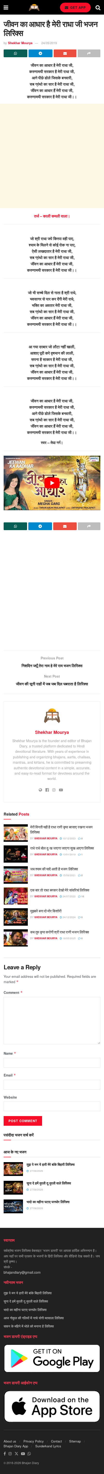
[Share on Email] (65, 53)
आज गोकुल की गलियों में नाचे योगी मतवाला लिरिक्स (34, 1318)
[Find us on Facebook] (5, 1453)
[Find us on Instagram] (10, 1453)
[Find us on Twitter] (16, 1453)
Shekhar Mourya (20, 42)
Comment (13, 992)
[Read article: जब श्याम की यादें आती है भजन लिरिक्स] (16, 875)
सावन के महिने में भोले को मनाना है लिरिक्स (29, 1326)
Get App (77, 7)
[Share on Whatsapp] (15, 53)
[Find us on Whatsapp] (29, 1453)
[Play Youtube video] (52, 483)
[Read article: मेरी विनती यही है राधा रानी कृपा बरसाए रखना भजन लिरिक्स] (16, 833)
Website (10, 1097)
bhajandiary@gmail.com (22, 1272)
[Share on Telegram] (40, 53)
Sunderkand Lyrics (48, 1446)
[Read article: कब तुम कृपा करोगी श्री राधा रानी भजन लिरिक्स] (16, 938)
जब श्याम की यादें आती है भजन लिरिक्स (54, 868)
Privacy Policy (33, 1441)
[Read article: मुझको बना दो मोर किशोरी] (16, 917)
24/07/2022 (69, 896)
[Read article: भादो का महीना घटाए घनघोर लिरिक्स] (13, 1206)
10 (82, 896)
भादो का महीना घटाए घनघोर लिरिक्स (48, 1201)
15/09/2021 (69, 875)
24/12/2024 (69, 917)
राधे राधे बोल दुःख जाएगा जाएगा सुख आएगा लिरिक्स (62, 847)
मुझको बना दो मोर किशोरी (45, 910)
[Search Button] (98, 7)
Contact (56, 1441)
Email (10, 1075)
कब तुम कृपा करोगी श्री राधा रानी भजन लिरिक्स (59, 931)
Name (10, 1053)
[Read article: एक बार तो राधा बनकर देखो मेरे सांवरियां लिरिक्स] (16, 896)
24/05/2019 (49, 42)
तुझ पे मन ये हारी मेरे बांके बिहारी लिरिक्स (50, 1164)
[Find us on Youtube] (23, 1453)
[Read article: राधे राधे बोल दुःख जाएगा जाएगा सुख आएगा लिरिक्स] (16, 854)
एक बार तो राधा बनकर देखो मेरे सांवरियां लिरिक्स (59, 889)
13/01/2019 (69, 854)
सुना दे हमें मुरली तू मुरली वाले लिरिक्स (49, 1183)
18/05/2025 (69, 938)
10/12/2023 (69, 838)
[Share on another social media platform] (89, 53)
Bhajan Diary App (16, 1446)
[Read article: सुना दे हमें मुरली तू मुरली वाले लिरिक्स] (13, 1188)
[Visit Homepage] (34, 7)
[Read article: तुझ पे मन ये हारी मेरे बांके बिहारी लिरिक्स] (13, 1169)
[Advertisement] (52, 156)
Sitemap (75, 1441)
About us (10, 1441)
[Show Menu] (6, 7)
